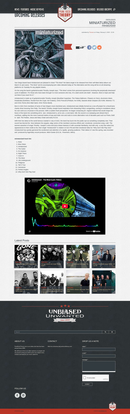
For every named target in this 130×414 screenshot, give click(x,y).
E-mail (84, 353)
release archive (104, 9)
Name (84, 346)
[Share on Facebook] (89, 47)
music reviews (37, 9)
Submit (87, 384)
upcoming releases (86, 9)
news (17, 9)
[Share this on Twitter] (94, 47)
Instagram (23, 395)
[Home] (65, 12)
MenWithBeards (103, 411)
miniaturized (102, 23)
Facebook (17, 395)
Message (85, 359)
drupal (22, 411)
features (25, 9)
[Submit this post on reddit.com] (99, 47)
